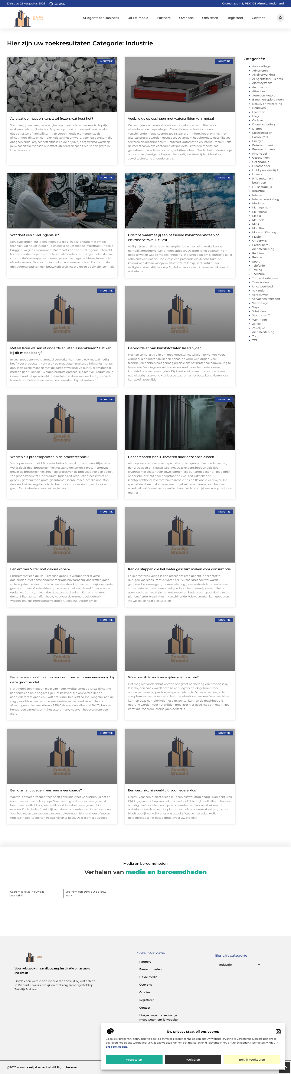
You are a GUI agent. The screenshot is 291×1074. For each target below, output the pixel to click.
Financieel (259, 153)
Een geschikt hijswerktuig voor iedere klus (162, 790)
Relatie (257, 257)
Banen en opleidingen (268, 99)
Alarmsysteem (262, 83)
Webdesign (260, 303)
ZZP (255, 340)
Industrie (258, 190)
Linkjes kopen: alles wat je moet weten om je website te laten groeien (158, 1019)
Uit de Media (148, 977)
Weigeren (193, 1059)
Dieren (257, 128)
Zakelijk (257, 323)
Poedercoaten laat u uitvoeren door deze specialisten (171, 457)
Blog (255, 116)
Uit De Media (138, 18)
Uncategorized (262, 286)
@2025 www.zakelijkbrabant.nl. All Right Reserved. (43, 1067)
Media (256, 215)
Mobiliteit (259, 228)
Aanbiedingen (262, 66)
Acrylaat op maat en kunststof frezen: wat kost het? (51, 118)
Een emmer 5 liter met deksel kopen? (40, 569)
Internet (258, 195)
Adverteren (260, 70)
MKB (255, 224)
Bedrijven (259, 107)
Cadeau (257, 120)
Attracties (258, 91)
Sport (256, 261)
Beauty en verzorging (267, 103)
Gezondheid (260, 162)
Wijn (255, 307)
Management (261, 207)
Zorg (255, 336)
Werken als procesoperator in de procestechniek (49, 457)
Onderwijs (259, 240)
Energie (257, 141)
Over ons (186, 18)
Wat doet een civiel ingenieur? (34, 235)
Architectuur (261, 87)
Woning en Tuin (263, 315)
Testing (257, 269)
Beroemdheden (150, 969)
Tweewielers (260, 282)
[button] (278, 1031)
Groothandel (261, 166)
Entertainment (262, 145)
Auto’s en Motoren (264, 95)
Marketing (259, 211)
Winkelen (259, 311)
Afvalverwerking (263, 74)
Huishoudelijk (262, 186)
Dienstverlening (263, 124)
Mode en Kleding (264, 232)
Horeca (257, 174)
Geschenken (261, 157)
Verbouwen (260, 294)
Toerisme (258, 274)
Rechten (258, 253)
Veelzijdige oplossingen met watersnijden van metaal (171, 118)
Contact (258, 18)
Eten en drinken (263, 149)
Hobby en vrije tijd (265, 170)
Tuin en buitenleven (266, 278)
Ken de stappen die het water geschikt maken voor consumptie (179, 569)
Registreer (235, 18)
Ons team (210, 18)
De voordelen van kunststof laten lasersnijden (165, 348)
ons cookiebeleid (116, 1046)
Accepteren (134, 1059)
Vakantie (258, 290)
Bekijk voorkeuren (252, 1059)
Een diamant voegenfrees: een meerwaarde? (46, 790)
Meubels (258, 220)
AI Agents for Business (101, 18)
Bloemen (258, 112)
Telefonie (258, 265)
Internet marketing (265, 199)
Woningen (259, 319)
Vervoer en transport (266, 298)
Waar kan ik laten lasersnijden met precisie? (163, 677)
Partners (164, 18)
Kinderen (258, 203)
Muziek (257, 236)
